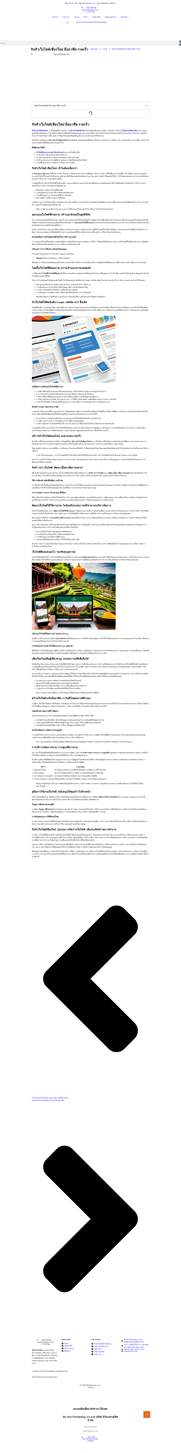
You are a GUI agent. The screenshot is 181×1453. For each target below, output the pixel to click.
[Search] (180, 43)
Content (104, 49)
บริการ (85, 17)
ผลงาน (76, 17)
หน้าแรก (55, 17)
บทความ (66, 17)
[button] (146, 105)
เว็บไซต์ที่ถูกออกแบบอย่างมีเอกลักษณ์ (49, 152)
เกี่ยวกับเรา (125, 17)
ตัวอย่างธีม (97, 17)
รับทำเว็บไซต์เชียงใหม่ (40, 130)
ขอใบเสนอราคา (111, 17)
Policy (55, 1377)
